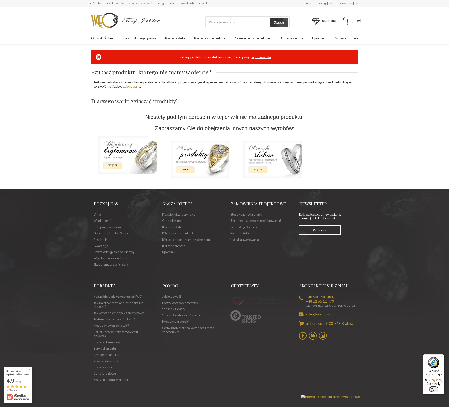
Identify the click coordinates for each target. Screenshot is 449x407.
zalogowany (131, 86)
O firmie (95, 3)
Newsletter (313, 204)
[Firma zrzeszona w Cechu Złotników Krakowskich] (258, 306)
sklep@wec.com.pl (319, 314)
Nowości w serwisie (141, 3)
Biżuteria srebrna (291, 38)
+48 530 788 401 (319, 297)
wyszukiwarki (261, 57)
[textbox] (247, 22)
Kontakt (204, 3)
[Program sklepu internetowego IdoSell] (331, 397)
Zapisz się (320, 230)
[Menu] (441, 357)
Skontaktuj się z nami (324, 286)
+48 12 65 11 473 (320, 301)
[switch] (433, 389)
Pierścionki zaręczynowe (139, 38)
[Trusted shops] (245, 321)
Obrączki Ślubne (102, 38)
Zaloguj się (325, 3)
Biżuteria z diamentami (209, 38)
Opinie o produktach (181, 3)
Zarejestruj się (349, 3)
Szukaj (279, 22)
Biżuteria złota (175, 38)
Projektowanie (114, 3)
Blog (161, 3)
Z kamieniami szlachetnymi (252, 38)
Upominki (318, 38)
